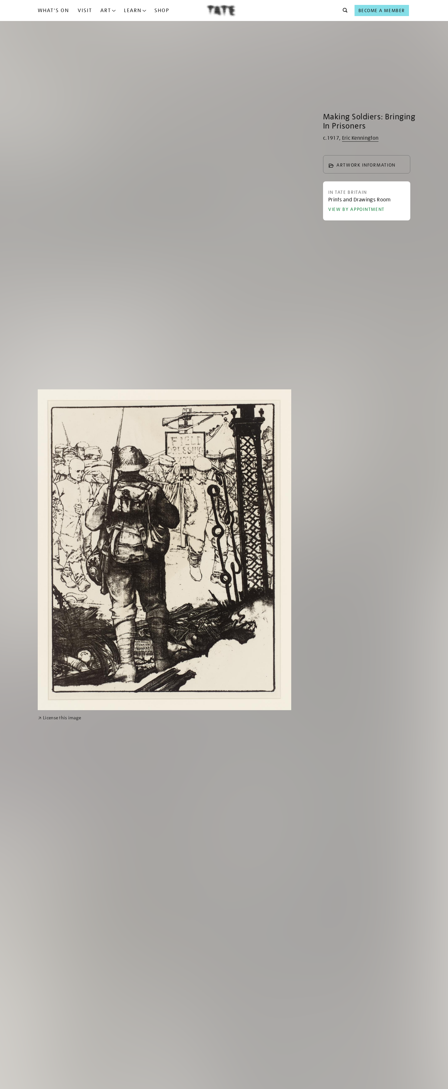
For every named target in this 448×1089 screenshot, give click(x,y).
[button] (343, 10)
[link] (59, 718)
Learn (133, 10)
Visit (85, 10)
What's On (53, 10)
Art (105, 10)
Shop (161, 10)
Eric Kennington (360, 138)
